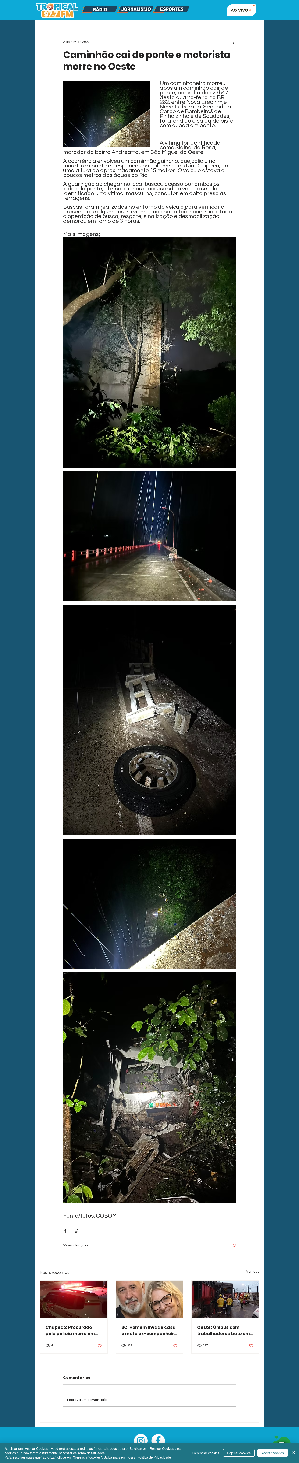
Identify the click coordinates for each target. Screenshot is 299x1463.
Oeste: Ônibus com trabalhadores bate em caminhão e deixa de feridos (223, 1330)
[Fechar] (293, 1452)
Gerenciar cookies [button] (205, 1453)
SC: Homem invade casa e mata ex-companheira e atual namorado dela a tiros (149, 1330)
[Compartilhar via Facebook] (65, 1231)
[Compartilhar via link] (77, 1231)
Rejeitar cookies (239, 1453)
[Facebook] (158, 1441)
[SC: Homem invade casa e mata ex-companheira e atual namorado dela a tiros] (149, 1299)
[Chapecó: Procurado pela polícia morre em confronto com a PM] (73, 1299)
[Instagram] (141, 1441)
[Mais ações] (233, 42)
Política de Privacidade (154, 1457)
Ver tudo (252, 1271)
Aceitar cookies (272, 1453)
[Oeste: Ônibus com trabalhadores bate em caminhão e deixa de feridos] (225, 1299)
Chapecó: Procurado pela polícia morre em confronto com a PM (70, 1330)
